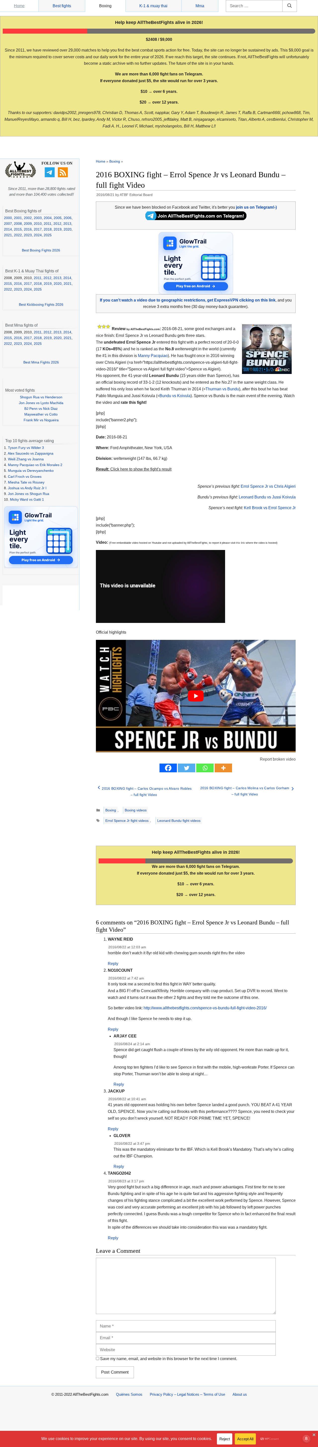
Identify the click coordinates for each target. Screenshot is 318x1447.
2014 (8, 229)
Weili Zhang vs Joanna (26, 459)
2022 (18, 235)
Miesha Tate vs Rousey (26, 482)
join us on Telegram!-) (256, 207)
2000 (8, 218)
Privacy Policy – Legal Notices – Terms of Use (187, 1394)
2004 (48, 218)
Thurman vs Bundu (222, 389)
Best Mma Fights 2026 (41, 362)
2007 (8, 224)
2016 (28, 229)
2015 (18, 229)
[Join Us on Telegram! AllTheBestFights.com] (195, 219)
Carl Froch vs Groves (24, 477)
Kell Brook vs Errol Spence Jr (270, 508)
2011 (47, 224)
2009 (28, 224)
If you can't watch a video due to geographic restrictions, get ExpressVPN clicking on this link (188, 300)
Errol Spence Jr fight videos (127, 821)
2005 (58, 218)
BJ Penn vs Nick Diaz (41, 409)
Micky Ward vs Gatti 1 (27, 499)
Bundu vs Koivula (175, 396)
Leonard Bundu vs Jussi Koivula (267, 497)
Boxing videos (136, 810)
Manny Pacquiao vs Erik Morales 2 (35, 465)
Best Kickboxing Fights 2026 (41, 304)
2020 (68, 229)
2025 (48, 235)
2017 (38, 229)
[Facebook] (168, 768)
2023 (28, 235)
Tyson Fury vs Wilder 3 (26, 448)
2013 (67, 224)
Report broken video (278, 759)
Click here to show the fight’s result (133, 469)
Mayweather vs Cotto (41, 414)
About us (240, 1394)
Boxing (105, 6)
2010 (38, 224)
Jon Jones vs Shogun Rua (28, 494)
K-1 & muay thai (153, 6)
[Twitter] (186, 768)
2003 (38, 218)
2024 (38, 235)
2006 (68, 218)
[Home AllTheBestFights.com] (20, 177)
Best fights (62, 6)
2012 (57, 224)
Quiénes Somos (129, 1394)
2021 (8, 235)
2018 (48, 229)
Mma (200, 6)
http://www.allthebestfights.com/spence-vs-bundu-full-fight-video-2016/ (205, 1008)
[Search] (289, 6)
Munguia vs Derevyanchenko (31, 471)
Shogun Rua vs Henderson (41, 397)
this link (240, 542)
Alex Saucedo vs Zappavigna (30, 453)
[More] (223, 768)
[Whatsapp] (205, 768)
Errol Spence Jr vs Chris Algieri (268, 486)
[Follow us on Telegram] (50, 176)
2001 (18, 218)
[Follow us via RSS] (63, 176)
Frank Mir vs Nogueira (41, 420)
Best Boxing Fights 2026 (41, 250)
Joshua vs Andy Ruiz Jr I (27, 488)
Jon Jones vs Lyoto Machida (41, 403)
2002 (28, 218)
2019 (58, 229)
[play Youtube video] (196, 696)
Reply (113, 964)
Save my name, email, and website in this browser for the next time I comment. (168, 1359)
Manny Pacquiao (153, 356)
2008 (18, 224)
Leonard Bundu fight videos (178, 821)
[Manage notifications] (306, 1439)
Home (19, 6)
